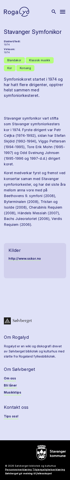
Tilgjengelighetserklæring (48, 469)
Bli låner (10, 385)
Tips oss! (11, 416)
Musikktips (12, 392)
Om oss (10, 378)
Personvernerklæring (18, 469)
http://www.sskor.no (25, 258)
